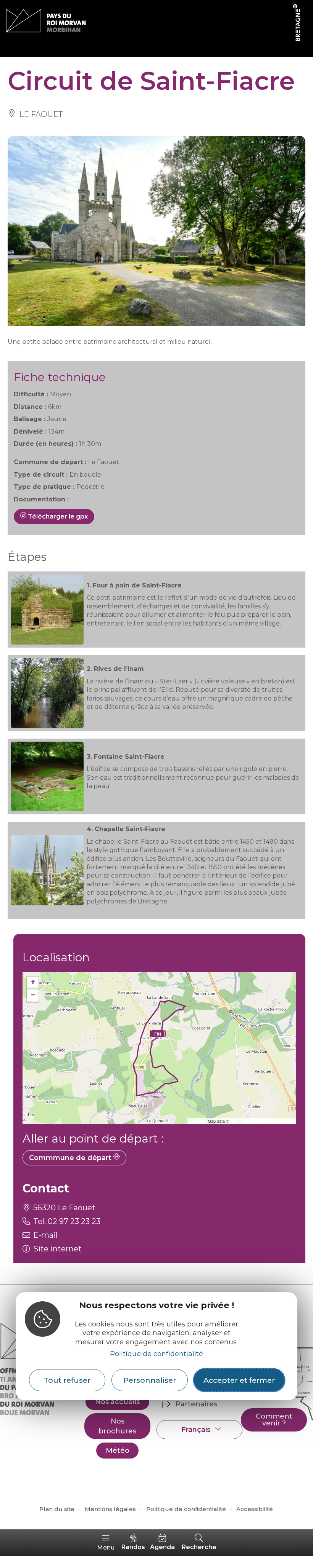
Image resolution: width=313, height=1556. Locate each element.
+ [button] (33, 982)
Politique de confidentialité (156, 1354)
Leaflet (196, 1121)
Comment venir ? (274, 1419)
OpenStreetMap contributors (262, 1121)
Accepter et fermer (239, 1380)
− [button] (33, 995)
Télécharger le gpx (57, 516)
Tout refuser (67, 1380)
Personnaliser (149, 1380)
